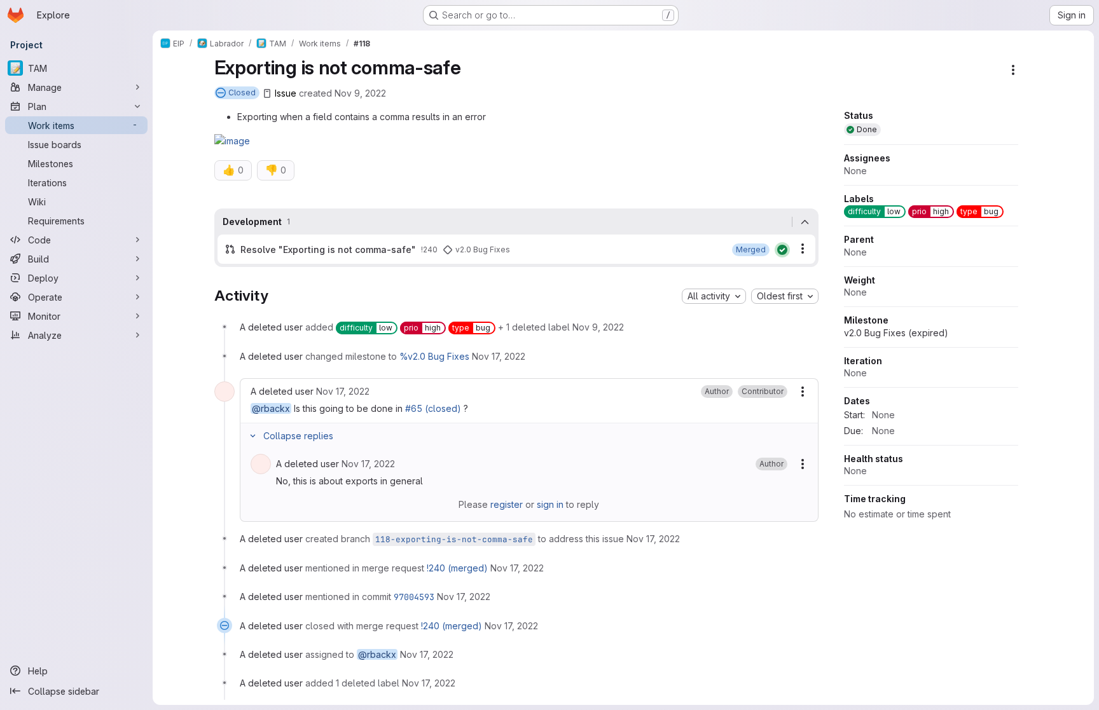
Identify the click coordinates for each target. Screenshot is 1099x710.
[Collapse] (805, 221)
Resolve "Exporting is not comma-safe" (328, 249)
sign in (550, 504)
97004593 (414, 597)
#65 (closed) (433, 408)
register (506, 504)
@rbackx (271, 408)
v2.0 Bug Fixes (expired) (896, 332)
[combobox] (714, 296)
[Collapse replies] (253, 436)
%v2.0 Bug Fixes (434, 356)
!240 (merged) (457, 568)
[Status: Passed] (782, 249)
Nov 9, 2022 (360, 93)
